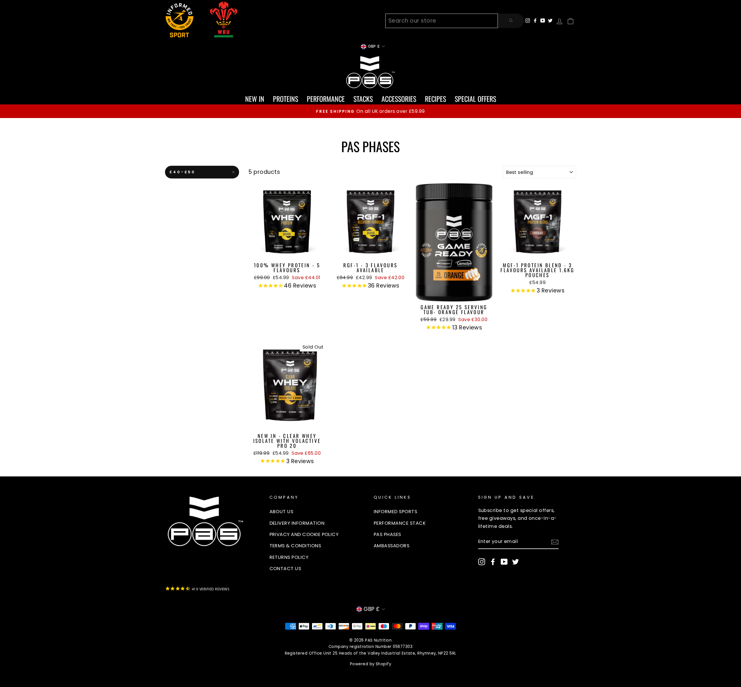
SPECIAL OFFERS (475, 98)
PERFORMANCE (326, 98)
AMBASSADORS (391, 545)
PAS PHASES (387, 534)
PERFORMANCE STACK (399, 523)
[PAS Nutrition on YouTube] (504, 562)
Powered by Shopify (370, 664)
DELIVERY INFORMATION (297, 523)
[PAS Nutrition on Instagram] (481, 562)
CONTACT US (285, 568)
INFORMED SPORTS (395, 511)
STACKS (363, 98)
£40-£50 (182, 172)
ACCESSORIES (398, 98)
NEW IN (254, 98)
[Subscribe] (555, 541)
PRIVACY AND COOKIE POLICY (304, 534)
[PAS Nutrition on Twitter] (515, 562)
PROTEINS (285, 98)
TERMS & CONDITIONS (295, 545)
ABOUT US (281, 511)
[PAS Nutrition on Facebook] (492, 562)
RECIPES (435, 98)
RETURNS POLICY (289, 557)
